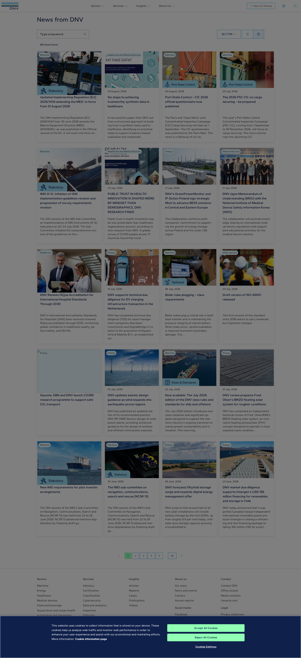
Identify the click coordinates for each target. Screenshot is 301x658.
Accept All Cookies (206, 628)
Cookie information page (91, 639)
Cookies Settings (205, 646)
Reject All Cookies (206, 637)
